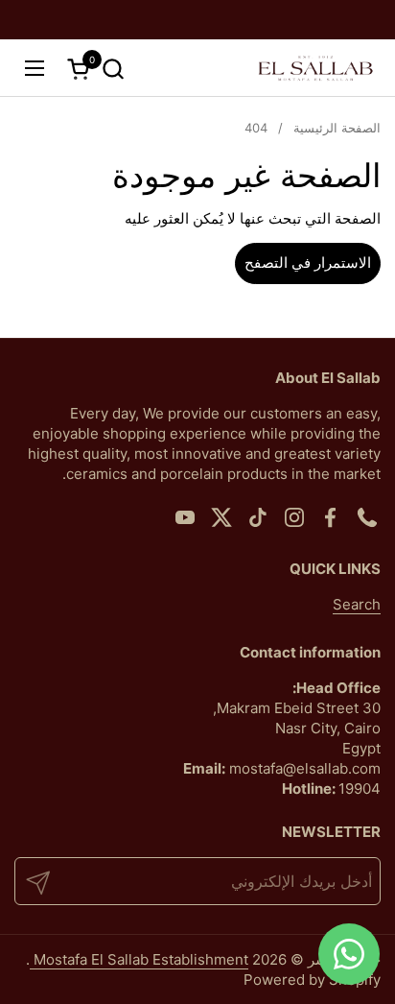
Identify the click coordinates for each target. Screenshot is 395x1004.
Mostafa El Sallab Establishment (139, 959)
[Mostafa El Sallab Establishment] (315, 68)
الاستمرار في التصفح (307, 262)
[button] (113, 69)
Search (357, 604)
